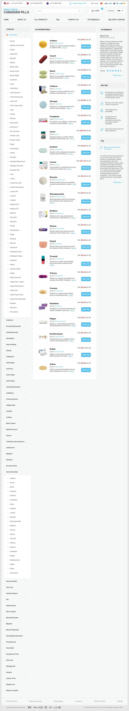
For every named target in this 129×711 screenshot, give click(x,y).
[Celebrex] (43, 89)
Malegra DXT (14, 204)
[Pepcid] (43, 244)
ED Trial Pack (14, 131)
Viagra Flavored (15, 277)
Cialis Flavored (15, 93)
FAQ (57, 20)
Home (6, 20)
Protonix (13, 547)
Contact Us (73, 20)
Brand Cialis (14, 67)
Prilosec (12, 543)
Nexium (12, 530)
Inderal (12, 153)
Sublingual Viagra (16, 256)
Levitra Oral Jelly (15, 183)
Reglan (12, 556)
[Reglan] (43, 322)
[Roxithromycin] (43, 337)
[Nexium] (43, 229)
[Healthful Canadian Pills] (16, 10)
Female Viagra (15, 140)
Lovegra (13, 200)
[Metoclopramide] (43, 198)
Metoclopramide (15, 521)
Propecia (13, 239)
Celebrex (13, 491)
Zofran (12, 569)
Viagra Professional (16, 286)
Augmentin (13, 54)
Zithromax (13, 307)
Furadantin (13, 500)
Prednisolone (14, 230)
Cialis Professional (16, 97)
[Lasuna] (43, 165)
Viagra (12, 273)
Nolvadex (13, 222)
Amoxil (12, 41)
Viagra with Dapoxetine (18, 299)
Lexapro (13, 196)
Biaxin (12, 487)
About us (22, 20)
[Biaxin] (43, 74)
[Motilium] (43, 214)
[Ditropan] (43, 104)
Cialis (12, 84)
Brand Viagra (14, 75)
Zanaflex (13, 303)
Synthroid (13, 260)
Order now (86, 46)
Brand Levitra (14, 71)
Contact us (78, 701)
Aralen (12, 50)
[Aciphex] (43, 44)
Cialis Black (14, 88)
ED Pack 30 (14, 127)
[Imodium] (43, 150)
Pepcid (12, 534)
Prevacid (13, 538)
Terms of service (11, 701)
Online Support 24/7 (80, 3)
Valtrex (12, 264)
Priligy (12, 234)
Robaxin (13, 243)
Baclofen (13, 58)
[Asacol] (43, 59)
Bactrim (12, 62)
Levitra (12, 179)
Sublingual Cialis (16, 252)
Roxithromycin (15, 560)
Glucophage (14, 148)
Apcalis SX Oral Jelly (17, 45)
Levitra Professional (17, 187)
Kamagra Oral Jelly (16, 166)
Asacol (12, 483)
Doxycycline (14, 123)
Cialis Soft (13, 101)
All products (14, 312)
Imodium (13, 508)
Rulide (12, 564)
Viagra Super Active (16, 295)
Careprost (13, 80)
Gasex (12, 504)
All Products (41, 20)
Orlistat (12, 226)
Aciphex (12, 478)
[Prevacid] (43, 260)
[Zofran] (43, 367)
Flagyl (12, 144)
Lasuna (12, 513)
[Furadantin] (43, 120)
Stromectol (13, 247)
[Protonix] (43, 291)
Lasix (12, 174)
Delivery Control (116, 20)
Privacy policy (58, 701)
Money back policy (35, 701)
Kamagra (13, 157)
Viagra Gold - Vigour (17, 282)
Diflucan (13, 118)
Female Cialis (14, 136)
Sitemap (120, 701)
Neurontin (13, 217)
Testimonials (93, 20)
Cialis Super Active (16, 105)
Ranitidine (13, 551)
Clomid (12, 114)
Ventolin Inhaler (15, 269)
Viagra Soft (14, 290)
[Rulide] (43, 352)
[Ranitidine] (43, 307)
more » (64, 48)
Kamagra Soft (14, 170)
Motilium (13, 213)
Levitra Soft (14, 191)
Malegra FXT (14, 209)
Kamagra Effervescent (17, 161)
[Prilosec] (43, 276)
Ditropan (13, 495)
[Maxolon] (43, 181)
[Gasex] (43, 135)
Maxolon (13, 517)
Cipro (12, 110)
